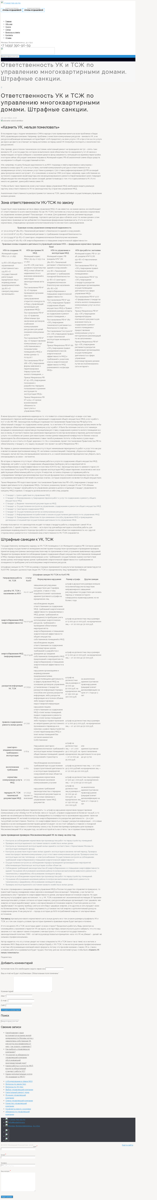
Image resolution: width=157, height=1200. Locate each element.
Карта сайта (127, 1145)
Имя (3, 996)
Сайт (3, 1005)
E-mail (4, 1001)
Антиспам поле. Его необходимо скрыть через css (23, 969)
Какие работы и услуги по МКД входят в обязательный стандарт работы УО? (19, 1068)
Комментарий (7, 991)
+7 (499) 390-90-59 (12, 3)
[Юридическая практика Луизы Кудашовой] (23, 11)
